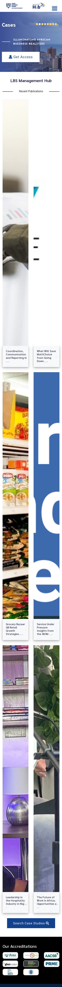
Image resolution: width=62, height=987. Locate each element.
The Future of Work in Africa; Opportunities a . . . (47, 902)
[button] (54, 8)
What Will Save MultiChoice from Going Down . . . (46, 356)
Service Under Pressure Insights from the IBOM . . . (45, 629)
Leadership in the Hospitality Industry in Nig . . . (16, 902)
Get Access (22, 57)
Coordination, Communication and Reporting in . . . (16, 356)
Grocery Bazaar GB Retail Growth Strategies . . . (15, 629)
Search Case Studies (29, 923)
